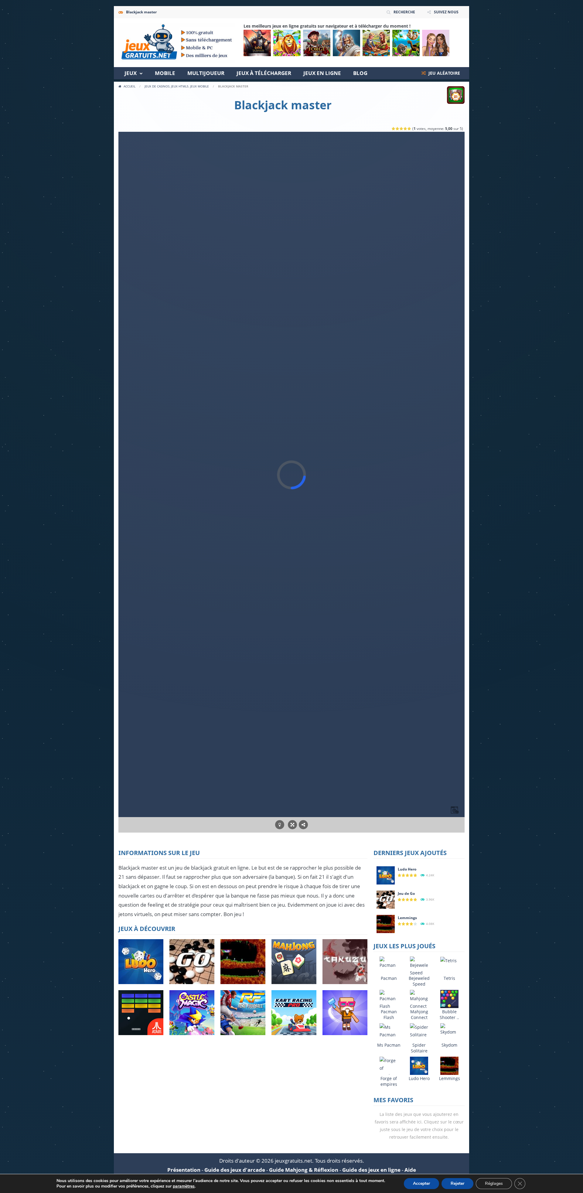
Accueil (129, 86)
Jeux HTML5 (180, 86)
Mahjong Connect (419, 1014)
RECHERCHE (404, 12)
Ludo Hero (407, 869)
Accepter (421, 1183)
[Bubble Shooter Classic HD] (449, 998)
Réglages (494, 1183)
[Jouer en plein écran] (292, 825)
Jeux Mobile (199, 86)
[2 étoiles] (398, 128)
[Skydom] (449, 1029)
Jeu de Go (406, 893)
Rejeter (457, 1183)
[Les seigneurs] (257, 43)
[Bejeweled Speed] (419, 966)
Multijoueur (205, 73)
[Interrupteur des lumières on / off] (279, 825)
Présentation (183, 1169)
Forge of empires (388, 1081)
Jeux (130, 73)
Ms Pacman (389, 1045)
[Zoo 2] (287, 43)
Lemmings (407, 917)
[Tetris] (448, 960)
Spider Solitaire (419, 1048)
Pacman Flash (389, 1014)
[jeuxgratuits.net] (176, 42)
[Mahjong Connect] (419, 999)
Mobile (165, 73)
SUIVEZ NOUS (446, 12)
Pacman (389, 978)
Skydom (449, 1045)
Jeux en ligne (322, 73)
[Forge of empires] (316, 43)
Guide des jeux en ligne (371, 1169)
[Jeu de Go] (386, 899)
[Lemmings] (386, 923)
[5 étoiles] (409, 128)
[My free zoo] (406, 43)
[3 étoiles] (402, 128)
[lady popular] (435, 43)
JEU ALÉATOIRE (443, 73)
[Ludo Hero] (386, 875)
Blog (360, 73)
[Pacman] (389, 962)
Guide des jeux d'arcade (234, 1169)
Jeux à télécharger (264, 73)
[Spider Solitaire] (419, 1030)
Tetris (449, 978)
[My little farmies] (376, 43)
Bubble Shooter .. (449, 1014)
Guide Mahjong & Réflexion (303, 1169)
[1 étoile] (394, 128)
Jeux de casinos (157, 86)
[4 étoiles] (405, 128)
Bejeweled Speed (419, 981)
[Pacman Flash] (389, 999)
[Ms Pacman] (389, 1030)
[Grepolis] (346, 43)
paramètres (184, 1186)
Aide (410, 1169)
